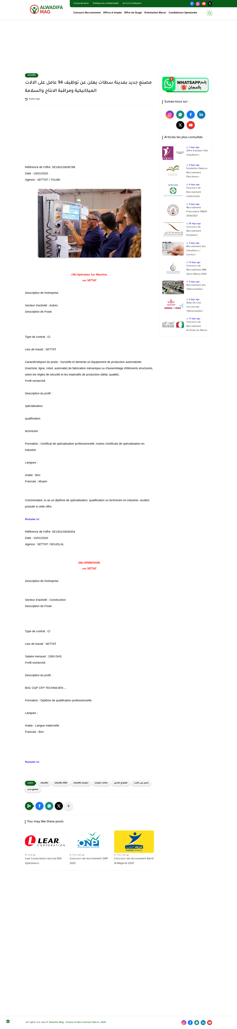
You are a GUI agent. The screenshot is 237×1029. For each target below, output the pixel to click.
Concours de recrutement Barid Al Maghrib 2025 (133, 861)
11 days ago (194, 319)
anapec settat (101, 783)
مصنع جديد (32, 790)
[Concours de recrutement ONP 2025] (89, 841)
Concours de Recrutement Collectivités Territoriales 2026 (196, 193)
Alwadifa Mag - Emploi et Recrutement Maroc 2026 (77, 1022)
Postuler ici (32, 519)
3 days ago (194, 165)
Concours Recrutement (87, 13)
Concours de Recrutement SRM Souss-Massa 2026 (196, 270)
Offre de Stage (133, 13)
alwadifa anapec (81, 783)
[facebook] (192, 3)
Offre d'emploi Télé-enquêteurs (197, 153)
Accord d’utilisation (132, 3)
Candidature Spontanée (183, 13)
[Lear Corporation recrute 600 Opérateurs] (45, 841)
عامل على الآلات (141, 783)
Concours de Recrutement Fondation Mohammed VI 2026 (197, 232)
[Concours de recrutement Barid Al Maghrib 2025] (134, 841)
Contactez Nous (81, 3)
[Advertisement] (118, 48)
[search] (209, 13)
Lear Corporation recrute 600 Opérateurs (43, 861)
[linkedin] (201, 115)
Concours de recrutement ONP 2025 (89, 861)
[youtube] (204, 3)
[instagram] (198, 3)
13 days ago (194, 262)
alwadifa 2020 (61, 783)
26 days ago (195, 224)
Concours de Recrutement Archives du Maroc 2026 (196, 327)
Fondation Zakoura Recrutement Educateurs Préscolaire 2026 (196, 173)
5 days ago (194, 282)
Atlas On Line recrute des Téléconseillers (194, 307)
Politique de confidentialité (105, 3)
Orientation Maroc (155, 13)
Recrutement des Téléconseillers (196, 287)
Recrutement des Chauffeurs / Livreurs (196, 250)
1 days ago (194, 147)
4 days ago (194, 185)
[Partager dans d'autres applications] (68, 806)
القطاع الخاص (120, 783)
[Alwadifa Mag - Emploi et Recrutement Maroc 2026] (47, 9)
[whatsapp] (180, 115)
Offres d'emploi (112, 13)
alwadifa (31, 75)
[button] (39, 806)
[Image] (173, 153)
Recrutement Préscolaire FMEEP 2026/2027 (196, 212)
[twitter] (210, 3)
